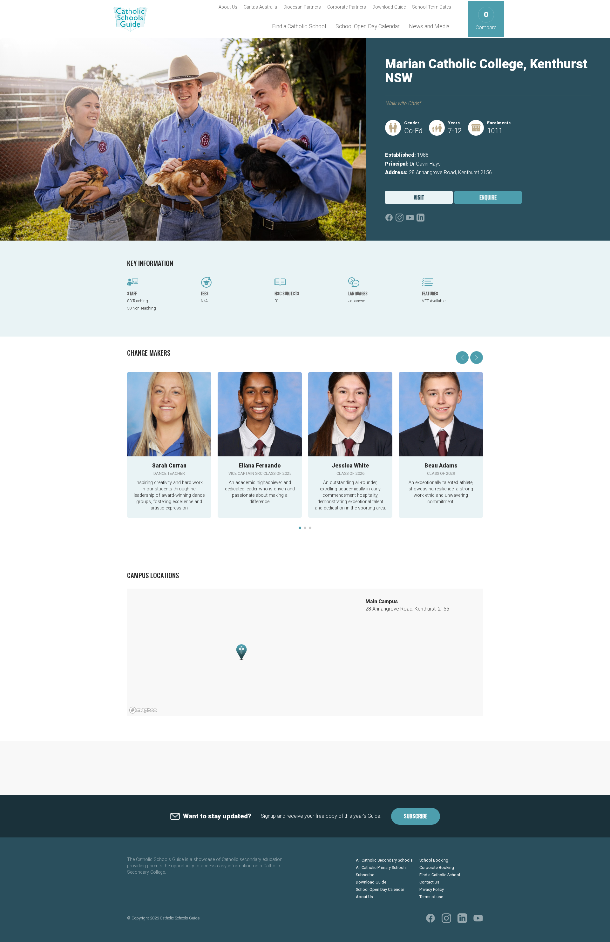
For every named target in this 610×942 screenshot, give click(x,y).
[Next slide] (476, 357)
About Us (228, 7)
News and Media (429, 26)
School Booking (433, 860)
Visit (419, 197)
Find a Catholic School (299, 26)
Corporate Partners (346, 7)
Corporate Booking (436, 867)
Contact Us (429, 882)
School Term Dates (431, 7)
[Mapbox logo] (143, 710)
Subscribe (415, 816)
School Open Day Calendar (367, 26)
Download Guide (389, 7)
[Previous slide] (462, 357)
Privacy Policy (431, 889)
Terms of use (431, 896)
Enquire (488, 197)
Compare (486, 20)
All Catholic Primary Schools (381, 867)
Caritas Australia (260, 7)
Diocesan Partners (302, 7)
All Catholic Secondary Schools (384, 860)
